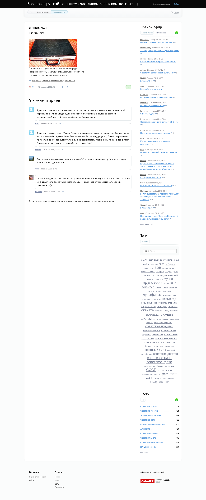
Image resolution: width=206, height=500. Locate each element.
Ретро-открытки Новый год (152, 105)
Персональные (59, 12)
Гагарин (160, 271)
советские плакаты (154, 342)
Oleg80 (38, 149)
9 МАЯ (144, 259)
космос (151, 290)
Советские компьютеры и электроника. (158, 61)
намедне (146, 299)
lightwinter (144, 94)
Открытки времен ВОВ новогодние (156, 97)
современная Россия (154, 365)
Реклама (173, 306)
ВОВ (157, 267)
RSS (152, 224)
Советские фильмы (149, 433)
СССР (151, 369)
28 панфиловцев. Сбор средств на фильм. (159, 50)
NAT (37, 123)
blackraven (144, 39)
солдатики (169, 365)
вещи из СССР (157, 264)
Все (31, 12)
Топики (57, 476)
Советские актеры (148, 406)
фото (165, 374)
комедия (173, 287)
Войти (176, 4)
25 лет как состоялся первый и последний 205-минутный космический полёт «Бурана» (159, 196)
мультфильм (152, 294)
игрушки (167, 279)
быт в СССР (70, 80)
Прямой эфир (151, 27)
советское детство (165, 353)
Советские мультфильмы (151, 442)
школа (158, 378)
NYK (142, 138)
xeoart (166, 479)
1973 (167, 382)
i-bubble (143, 78)
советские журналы (163, 322)
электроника (168, 378)
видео (170, 263)
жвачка (157, 279)
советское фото (159, 361)
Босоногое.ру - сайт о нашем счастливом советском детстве (80, 3)
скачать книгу (162, 310)
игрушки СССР (152, 283)
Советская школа (148, 437)
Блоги (57, 480)
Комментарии (147, 33)
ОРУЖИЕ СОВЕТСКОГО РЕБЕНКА (156, 185)
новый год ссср (149, 302)
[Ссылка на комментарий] (60, 124)
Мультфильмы (169, 295)
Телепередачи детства (150, 415)
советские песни (166, 338)
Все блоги (144, 452)
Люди (57, 483)
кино (173, 283)
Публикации (161, 33)
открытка (162, 302)
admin (142, 86)
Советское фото (147, 419)
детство (155, 275)
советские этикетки (164, 345)
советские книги (151, 330)
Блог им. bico (37, 33)
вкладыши (148, 268)
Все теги (144, 241)
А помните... (145, 428)
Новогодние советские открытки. (155, 133)
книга (158, 287)
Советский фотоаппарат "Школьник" (157, 72)
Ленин (159, 291)
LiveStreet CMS (158, 472)
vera (37, 169)
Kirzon (142, 182)
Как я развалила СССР (150, 177)
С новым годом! (147, 113)
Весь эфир (144, 224)
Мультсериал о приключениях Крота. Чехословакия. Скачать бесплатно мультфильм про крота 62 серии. (157, 166)
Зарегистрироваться (161, 4)
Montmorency (145, 47)
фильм (157, 374)
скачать (147, 309)
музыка (167, 290)
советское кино (159, 357)
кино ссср (147, 287)
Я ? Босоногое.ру (148, 446)
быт (151, 259)
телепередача (165, 370)
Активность (59, 487)
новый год (169, 298)
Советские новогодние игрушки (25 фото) (159, 121)
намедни (156, 298)
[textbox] (160, 251)
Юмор (154, 382)
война (165, 268)
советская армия (160, 319)
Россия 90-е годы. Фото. (151, 89)
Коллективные (43, 12)
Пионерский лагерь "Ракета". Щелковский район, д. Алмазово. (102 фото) (159, 217)
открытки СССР (148, 306)
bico (33, 86)
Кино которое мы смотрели (152, 424)
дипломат (46, 80)
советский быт (154, 349)
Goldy (142, 205)
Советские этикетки (149, 410)
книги (165, 287)
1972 (161, 382)
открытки (172, 302)
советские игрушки (159, 326)
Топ (142, 400)
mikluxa (143, 58)
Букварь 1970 (146, 207)
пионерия (162, 306)
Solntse (38, 191)
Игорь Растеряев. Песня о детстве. (156, 42)
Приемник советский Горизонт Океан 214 (159, 152)
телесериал (147, 374)
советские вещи (57, 80)
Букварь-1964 (146, 80)
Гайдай (168, 271)
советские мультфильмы (159, 332)
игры (166, 283)
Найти (176, 12)
